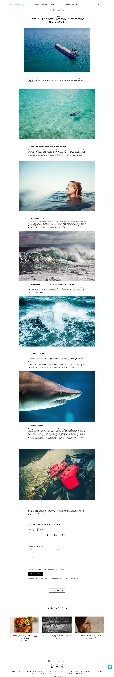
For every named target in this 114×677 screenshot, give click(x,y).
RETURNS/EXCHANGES (61, 671)
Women (44, 4)
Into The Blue (57, 590)
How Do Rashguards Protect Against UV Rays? (57, 636)
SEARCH (14, 671)
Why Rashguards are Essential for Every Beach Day (89, 636)
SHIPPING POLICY (49, 671)
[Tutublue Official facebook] (40, 530)
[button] (110, 667)
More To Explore (72, 4)
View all (57, 611)
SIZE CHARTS (42, 673)
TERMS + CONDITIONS (85, 671)
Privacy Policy (59, 578)
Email (59, 549)
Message (30, 557)
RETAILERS (34, 673)
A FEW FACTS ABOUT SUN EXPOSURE (33, 671)
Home (36, 5)
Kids (60, 4)
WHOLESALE (70, 673)
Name (30, 549)
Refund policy (61, 673)
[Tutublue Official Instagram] (32, 530)
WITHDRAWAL (78, 673)
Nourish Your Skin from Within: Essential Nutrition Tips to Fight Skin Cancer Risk (24, 636)
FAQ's (19, 671)
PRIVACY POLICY (73, 671)
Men (53, 4)
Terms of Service (70, 578)
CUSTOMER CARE (97, 671)
